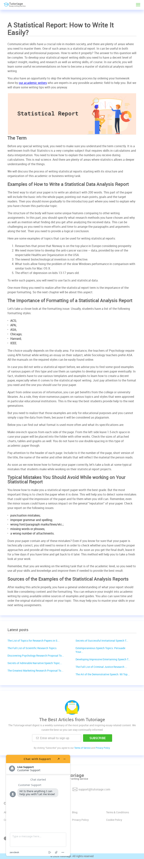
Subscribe (97, 738)
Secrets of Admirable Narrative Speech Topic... (35, 663)
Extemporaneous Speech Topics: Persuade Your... (100, 650)
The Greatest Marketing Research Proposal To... (35, 670)
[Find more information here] (38, 805)
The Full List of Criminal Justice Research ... (101, 667)
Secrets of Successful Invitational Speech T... (102, 640)
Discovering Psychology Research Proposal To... (36, 655)
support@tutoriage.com (94, 789)
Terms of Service (82, 747)
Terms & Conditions (117, 812)
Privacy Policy (80, 820)
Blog (74, 812)
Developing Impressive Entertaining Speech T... (103, 659)
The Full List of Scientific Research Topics (32, 648)
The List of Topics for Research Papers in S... (34, 640)
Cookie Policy (114, 820)
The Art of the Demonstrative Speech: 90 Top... (103, 674)
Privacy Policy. (103, 747)
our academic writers (33, 83)
